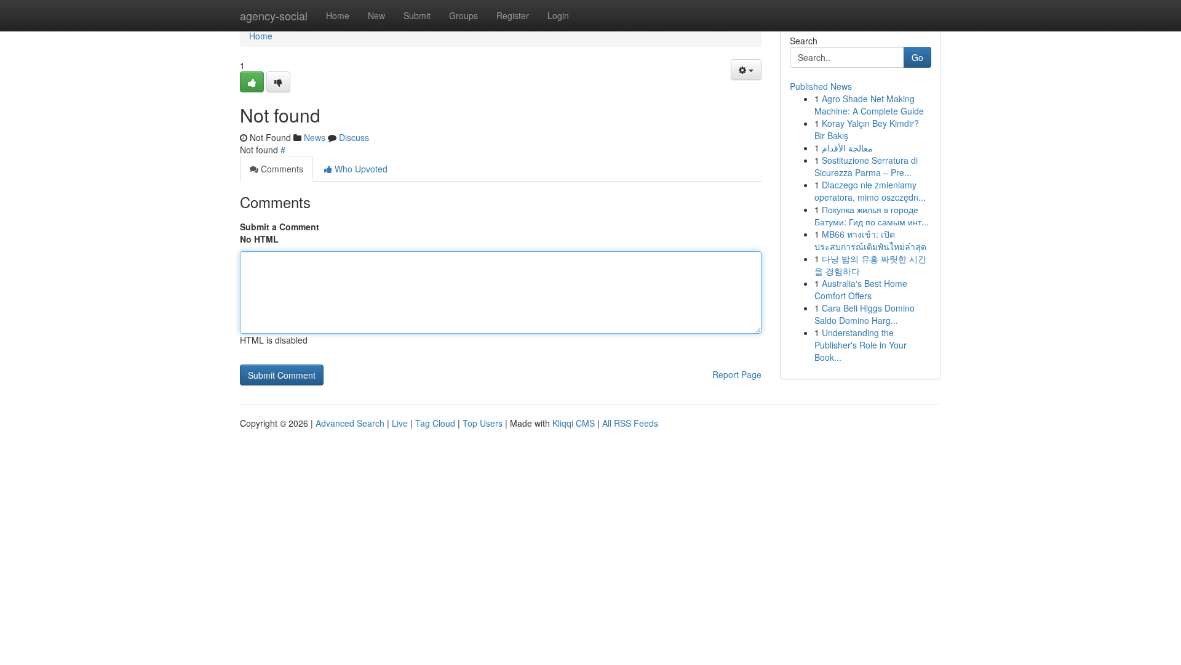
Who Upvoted (360, 169)
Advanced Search (350, 423)
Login (558, 15)
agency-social (274, 15)
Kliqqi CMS (573, 423)
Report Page (736, 374)
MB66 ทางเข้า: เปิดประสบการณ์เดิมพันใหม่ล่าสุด (870, 240)
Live (400, 423)
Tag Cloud (435, 423)
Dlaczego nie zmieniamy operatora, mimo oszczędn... (870, 191)
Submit (417, 15)
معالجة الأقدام (847, 148)
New (376, 15)
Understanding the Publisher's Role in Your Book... (860, 344)
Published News (821, 86)
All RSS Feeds (630, 423)
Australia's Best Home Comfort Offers (860, 289)
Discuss (354, 137)
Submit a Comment (279, 226)
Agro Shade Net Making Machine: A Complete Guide (869, 104)
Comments (280, 169)
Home (337, 15)
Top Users (483, 423)
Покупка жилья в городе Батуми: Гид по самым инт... (871, 215)
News (314, 137)
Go (917, 57)
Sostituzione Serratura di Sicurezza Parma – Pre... (866, 166)
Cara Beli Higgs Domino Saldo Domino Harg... (864, 314)
